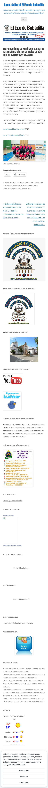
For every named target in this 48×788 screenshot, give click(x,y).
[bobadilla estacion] (10, 542)
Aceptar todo (24, 770)
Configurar (24, 782)
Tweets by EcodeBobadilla (12, 500)
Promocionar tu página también (12, 545)
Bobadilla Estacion (29, 182)
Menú (24, 19)
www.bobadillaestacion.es (13, 129)
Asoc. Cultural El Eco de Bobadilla (24, 5)
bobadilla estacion (8, 515)
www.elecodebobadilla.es (13, 135)
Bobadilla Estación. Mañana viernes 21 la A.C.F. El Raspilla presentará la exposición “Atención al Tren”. (13, 211)
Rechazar (24, 776)
